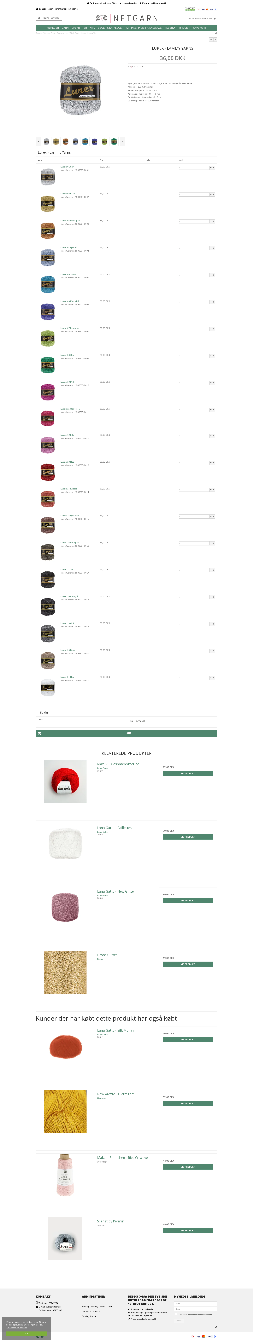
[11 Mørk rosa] (48, 419)
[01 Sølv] (48, 177)
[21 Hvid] (48, 687)
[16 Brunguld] (48, 552)
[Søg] (49, 18)
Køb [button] (128, 733)
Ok (26, 1333)
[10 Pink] (48, 392)
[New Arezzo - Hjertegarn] (65, 1119)
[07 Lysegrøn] (48, 338)
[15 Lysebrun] (48, 525)
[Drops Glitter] (65, 980)
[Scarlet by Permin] (65, 1246)
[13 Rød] (48, 472)
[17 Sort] (48, 579)
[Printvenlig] (216, 33)
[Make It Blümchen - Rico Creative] (65, 1183)
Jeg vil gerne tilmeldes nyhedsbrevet (198, 1314)
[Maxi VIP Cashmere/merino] (65, 789)
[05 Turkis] (48, 284)
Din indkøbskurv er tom (200, 19)
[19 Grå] (48, 633)
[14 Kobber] (48, 499)
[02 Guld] (48, 203)
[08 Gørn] (48, 365)
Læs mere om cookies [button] (17, 1328)
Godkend (179, 1321)
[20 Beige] (48, 660)
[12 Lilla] (48, 445)
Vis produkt (188, 773)
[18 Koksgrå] (48, 606)
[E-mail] (195, 1309)
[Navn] (195, 1303)
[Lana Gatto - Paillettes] (65, 853)
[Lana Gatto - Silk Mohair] (65, 1055)
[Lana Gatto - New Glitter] (65, 916)
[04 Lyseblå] (48, 257)
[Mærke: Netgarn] (135, 73)
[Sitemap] (216, 1327)
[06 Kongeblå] (48, 311)
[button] (211, 39)
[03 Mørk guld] (48, 230)
